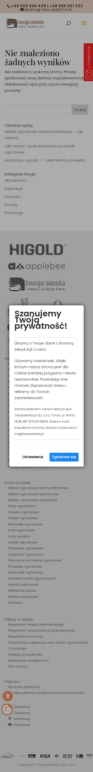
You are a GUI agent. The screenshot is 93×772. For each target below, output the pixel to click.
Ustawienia (32, 457)
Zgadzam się (64, 457)
